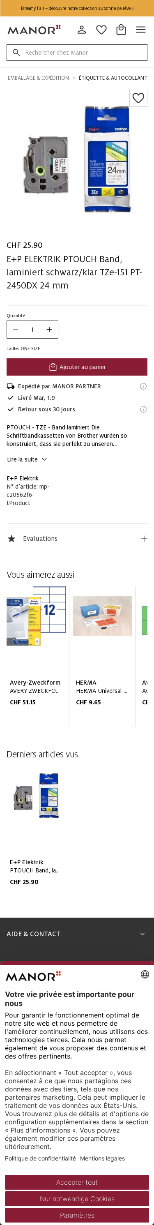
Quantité (16, 315)
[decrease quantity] (15, 329)
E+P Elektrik (23, 478)
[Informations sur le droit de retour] (143, 409)
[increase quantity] (49, 329)
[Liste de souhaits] (138, 98)
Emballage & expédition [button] (38, 78)
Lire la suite (22, 459)
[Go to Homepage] (34, 29)
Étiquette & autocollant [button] (113, 78)
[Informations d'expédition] (143, 386)
